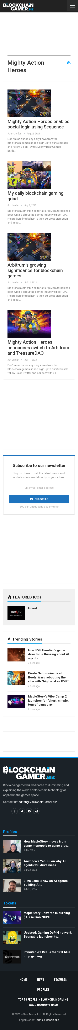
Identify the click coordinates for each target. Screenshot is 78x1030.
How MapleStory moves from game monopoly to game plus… (46, 843)
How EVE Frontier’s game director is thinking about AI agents (48, 654)
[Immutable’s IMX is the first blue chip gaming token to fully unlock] (12, 957)
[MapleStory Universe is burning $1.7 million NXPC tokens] (12, 917)
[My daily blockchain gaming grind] (29, 175)
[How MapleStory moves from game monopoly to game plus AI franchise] (12, 846)
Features (60, 979)
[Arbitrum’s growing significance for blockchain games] (29, 247)
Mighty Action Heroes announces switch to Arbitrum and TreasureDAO (38, 348)
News (40, 979)
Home (23, 979)
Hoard (32, 608)
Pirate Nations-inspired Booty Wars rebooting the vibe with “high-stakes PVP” (48, 677)
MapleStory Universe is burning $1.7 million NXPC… (47, 915)
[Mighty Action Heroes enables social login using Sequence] (29, 103)
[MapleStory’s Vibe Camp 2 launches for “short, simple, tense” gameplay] (16, 701)
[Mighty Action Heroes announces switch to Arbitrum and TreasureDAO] (29, 324)
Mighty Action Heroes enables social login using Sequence (38, 124)
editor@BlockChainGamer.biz (38, 802)
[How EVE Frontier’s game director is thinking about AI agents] (16, 655)
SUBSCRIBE (41, 499)
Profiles (43, 989)
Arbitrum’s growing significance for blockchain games (35, 270)
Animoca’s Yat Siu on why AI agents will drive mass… (45, 863)
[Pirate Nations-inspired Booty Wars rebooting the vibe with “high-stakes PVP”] (16, 678)
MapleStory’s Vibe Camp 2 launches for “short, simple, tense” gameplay (48, 700)
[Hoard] (16, 613)
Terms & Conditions (47, 1020)
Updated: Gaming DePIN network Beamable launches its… (48, 935)
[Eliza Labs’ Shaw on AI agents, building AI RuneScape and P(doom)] (12, 885)
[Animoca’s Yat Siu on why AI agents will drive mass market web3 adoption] (12, 866)
